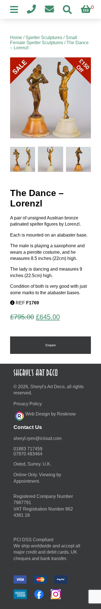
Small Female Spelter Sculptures (43, 40)
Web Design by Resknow (50, 414)
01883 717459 (27, 448)
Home (16, 37)
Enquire (50, 345)
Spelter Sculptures (44, 37)
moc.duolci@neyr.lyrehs (37, 438)
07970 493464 (27, 453)
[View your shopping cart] (86, 9)
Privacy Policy (27, 403)
